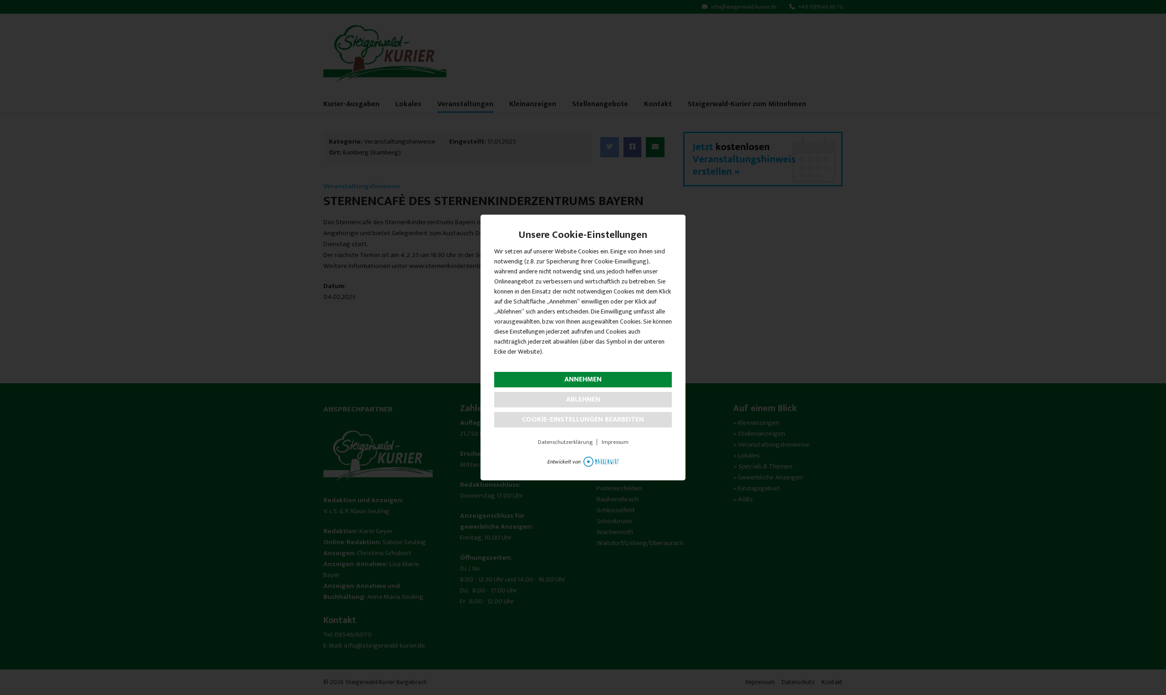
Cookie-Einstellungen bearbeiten (583, 419)
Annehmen (583, 379)
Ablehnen (583, 399)
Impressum (615, 442)
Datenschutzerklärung (565, 442)
